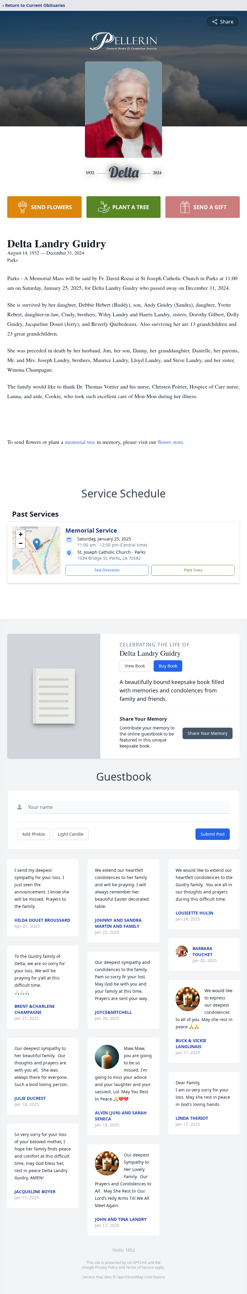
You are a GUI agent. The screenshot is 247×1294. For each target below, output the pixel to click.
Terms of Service (140, 1267)
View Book (135, 666)
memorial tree (80, 441)
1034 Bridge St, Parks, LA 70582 (109, 558)
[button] (36, 544)
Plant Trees (193, 570)
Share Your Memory (207, 733)
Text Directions (107, 570)
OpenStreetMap (130, 1277)
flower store (170, 441)
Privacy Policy (106, 1267)
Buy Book (168, 666)
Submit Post (213, 834)
